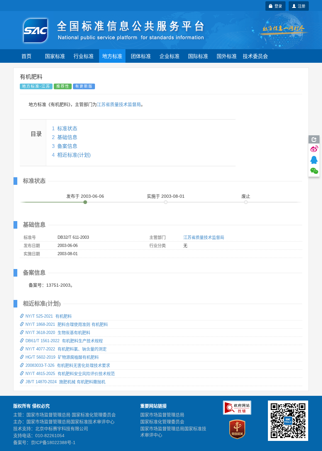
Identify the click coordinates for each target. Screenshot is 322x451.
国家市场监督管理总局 (162, 414)
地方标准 (112, 56)
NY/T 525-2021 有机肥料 (48, 316)
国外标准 (227, 56)
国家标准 (55, 56)
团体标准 (141, 56)
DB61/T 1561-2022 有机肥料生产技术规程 (64, 340)
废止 (246, 196)
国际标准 (198, 56)
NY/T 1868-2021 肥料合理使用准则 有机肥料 (66, 324)
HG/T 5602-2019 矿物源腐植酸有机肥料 (62, 357)
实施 (166, 196)
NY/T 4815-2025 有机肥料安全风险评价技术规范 (70, 373)
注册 (300, 6)
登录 (277, 6)
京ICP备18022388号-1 (53, 442)
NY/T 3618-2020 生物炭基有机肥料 (57, 332)
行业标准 (84, 56)
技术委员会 (255, 56)
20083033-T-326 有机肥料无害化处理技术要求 (67, 365)
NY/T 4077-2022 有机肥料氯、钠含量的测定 (66, 349)
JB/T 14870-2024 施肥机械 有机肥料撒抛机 (65, 381)
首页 (26, 56)
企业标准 (169, 56)
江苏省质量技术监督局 (119, 104)
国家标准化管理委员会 (162, 421)
